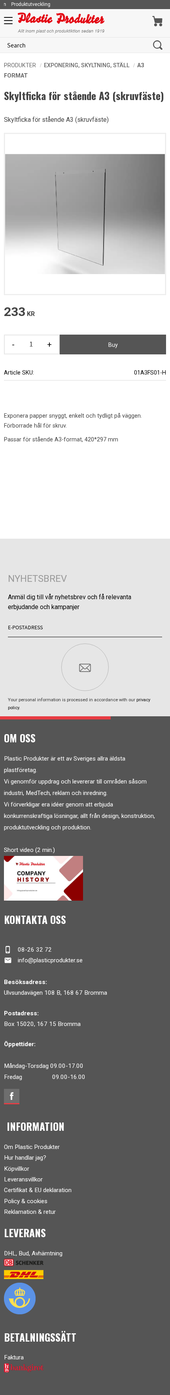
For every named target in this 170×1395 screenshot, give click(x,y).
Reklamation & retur (30, 1211)
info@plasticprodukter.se (43, 960)
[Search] (157, 45)
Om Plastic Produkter (32, 1147)
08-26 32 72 (28, 950)
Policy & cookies (25, 1201)
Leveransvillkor (23, 1179)
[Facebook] (11, 1096)
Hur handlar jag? (25, 1157)
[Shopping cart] (157, 21)
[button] (7, 23)
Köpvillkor (16, 1168)
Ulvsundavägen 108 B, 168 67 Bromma (55, 992)
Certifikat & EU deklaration (38, 1190)
